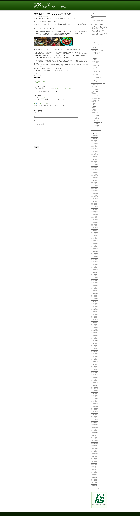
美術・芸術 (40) (96, 123)
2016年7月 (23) (94, 298)
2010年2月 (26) (94, 421)
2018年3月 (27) (94, 266)
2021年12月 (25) (94, 193)
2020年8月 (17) (94, 219)
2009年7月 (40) (94, 432)
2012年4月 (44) (94, 379)
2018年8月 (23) (94, 258)
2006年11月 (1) (94, 459)
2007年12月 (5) (94, 453)
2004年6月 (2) (94, 482)
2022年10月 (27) (94, 177)
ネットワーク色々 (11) (95, 89)
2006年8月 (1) (94, 463)
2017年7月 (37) (94, 279)
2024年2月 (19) (94, 151)
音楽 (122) (95, 128)
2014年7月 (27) (94, 337)
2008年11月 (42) (94, 445)
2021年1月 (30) (94, 211)
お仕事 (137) (93, 45)
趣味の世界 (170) (94, 112)
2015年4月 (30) (94, 322)
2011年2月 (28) (94, 401)
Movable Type (40, 513)
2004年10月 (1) (94, 477)
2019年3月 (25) (94, 246)
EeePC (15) (96, 75)
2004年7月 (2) (94, 480)
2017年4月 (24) (94, 283)
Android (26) (95, 62)
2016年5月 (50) (94, 301)
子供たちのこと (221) (95, 96)
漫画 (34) (96, 120)
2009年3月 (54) (94, 438)
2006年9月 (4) (94, 461)
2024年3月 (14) (94, 149)
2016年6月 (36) (94, 300)
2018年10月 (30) (94, 254)
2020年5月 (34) (94, 224)
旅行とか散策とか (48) (95, 98)
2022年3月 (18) (94, 188)
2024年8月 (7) (94, 141)
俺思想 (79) (93, 93)
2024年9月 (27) (94, 140)
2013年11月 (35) (94, 350)
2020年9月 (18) (94, 217)
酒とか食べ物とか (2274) (96, 130)
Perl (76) (95, 81)
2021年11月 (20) (94, 195)
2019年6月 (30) (94, 241)
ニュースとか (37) (95, 87)
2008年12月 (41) (94, 443)
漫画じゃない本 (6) (98, 122)
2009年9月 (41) (94, 429)
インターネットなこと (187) (97, 50)
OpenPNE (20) (95, 53)
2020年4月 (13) (94, 225)
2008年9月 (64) (94, 448)
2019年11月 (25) (94, 233)
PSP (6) (94, 103)
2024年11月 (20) (94, 137)
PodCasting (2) (95, 54)
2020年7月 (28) (94, 220)
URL (35, 120)
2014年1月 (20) (94, 346)
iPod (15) (94, 106)
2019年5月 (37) (94, 243)
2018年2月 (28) (94, 267)
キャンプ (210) (97, 126)
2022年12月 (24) (94, 174)
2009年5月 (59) (94, 435)
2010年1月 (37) (94, 422)
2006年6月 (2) (94, 466)
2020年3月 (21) (94, 227)
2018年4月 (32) (94, 264)
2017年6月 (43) (94, 280)
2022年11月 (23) (94, 175)
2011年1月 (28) (94, 403)
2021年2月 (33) (94, 209)
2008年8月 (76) (94, 450)
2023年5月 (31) (94, 166)
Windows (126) (96, 67)
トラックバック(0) (61, 16)
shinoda (35, 16)
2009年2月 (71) (94, 440)
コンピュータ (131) (95, 61)
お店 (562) (93, 47)
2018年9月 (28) (94, 256)
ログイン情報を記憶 (39, 124)
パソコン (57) (95, 74)
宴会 (37, 82)
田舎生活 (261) (94, 109)
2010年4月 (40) (94, 417)
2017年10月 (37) (94, 274)
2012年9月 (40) (94, 372)
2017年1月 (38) (94, 288)
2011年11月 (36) (94, 387)
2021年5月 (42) (94, 204)
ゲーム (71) (93, 59)
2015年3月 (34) (94, 324)
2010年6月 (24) (94, 414)
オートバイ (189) (96, 115)
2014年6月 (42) (94, 338)
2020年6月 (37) (94, 222)
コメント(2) (54, 16)
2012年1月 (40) (94, 383)
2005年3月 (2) (94, 471)
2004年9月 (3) (94, 479)
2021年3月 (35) (94, 208)
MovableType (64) (96, 52)
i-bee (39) (93, 42)
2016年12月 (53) (94, 290)
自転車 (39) (93, 110)
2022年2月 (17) (94, 190)
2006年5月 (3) (94, 467)
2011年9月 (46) (94, 390)
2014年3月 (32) (94, 343)
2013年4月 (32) (94, 361)
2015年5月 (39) (94, 321)
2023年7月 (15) (94, 162)
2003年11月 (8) (94, 485)
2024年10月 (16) (94, 138)
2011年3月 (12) (94, 400)
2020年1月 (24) (94, 230)
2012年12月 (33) (94, 367)
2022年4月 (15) (94, 187)
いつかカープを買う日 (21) (96, 44)
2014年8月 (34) (94, 335)
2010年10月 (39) (94, 408)
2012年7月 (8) (94, 375)
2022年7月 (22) (94, 182)
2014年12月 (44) (94, 329)
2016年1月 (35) (94, 308)
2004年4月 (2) (94, 484)
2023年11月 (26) (94, 156)
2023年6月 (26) (94, 164)
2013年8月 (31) (94, 354)
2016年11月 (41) (94, 291)
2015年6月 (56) (94, 319)
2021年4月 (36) (94, 206)
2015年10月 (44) (94, 312)
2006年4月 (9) (94, 469)
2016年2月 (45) (94, 306)
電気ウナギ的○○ (44, 4)
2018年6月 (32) (94, 261)
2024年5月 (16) (94, 146)
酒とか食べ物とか (41, 81)
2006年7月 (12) (94, 464)
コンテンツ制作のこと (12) (98, 56)
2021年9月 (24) (94, 198)
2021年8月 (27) (94, 199)
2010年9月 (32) (94, 409)
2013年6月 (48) (94, 358)
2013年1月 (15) (94, 366)
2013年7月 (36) (94, 356)
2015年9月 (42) (94, 314)
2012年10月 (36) (94, 371)
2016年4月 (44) (94, 303)
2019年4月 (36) (94, 245)
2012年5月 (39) (94, 377)
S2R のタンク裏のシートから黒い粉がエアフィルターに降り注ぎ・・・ (99, 27)
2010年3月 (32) (94, 419)
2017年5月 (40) (94, 282)
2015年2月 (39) (94, 325)
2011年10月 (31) (94, 388)
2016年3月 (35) (94, 304)
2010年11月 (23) (94, 406)
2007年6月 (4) (94, 456)
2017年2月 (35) (94, 287)
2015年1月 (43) (94, 327)
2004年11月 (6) (94, 475)
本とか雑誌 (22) (96, 118)
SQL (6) (95, 72)
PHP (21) (95, 80)
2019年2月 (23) (94, 248)
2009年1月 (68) (94, 442)
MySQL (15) (96, 70)
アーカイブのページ (96, 35)
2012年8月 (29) (94, 374)
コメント (36, 126)
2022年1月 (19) (94, 191)
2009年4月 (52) (94, 437)
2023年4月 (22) (94, 167)
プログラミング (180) (97, 77)
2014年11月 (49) (94, 330)
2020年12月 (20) (94, 212)
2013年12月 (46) (94, 348)
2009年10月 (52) (94, 427)
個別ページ (49, 16)
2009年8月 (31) (94, 430)
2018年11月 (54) (94, 253)
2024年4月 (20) (94, 148)
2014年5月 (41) (94, 340)
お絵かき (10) (95, 113)
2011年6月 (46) (94, 395)
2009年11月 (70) (94, 425)
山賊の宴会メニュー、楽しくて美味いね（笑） (65, 88)
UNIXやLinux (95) (96, 65)
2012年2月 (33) (94, 382)
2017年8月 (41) (94, 277)
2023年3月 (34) (94, 169)
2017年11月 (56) (94, 272)
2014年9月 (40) (94, 333)
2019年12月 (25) (94, 232)
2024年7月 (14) (94, 143)
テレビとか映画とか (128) (96, 86)
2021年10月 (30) (94, 196)
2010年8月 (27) (94, 411)
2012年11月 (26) (94, 369)
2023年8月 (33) (94, 161)
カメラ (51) (95, 117)
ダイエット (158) (94, 84)
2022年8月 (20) (94, 180)
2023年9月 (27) (94, 159)
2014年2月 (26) (94, 345)
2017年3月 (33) (94, 285)
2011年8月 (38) (94, 392)
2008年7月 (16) (94, 451)
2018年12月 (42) (94, 251)
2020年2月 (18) (94, 229)
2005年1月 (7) (94, 474)
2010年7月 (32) (94, 413)
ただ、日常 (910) (94, 49)
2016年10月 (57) (94, 293)
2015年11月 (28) (94, 311)
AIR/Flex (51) (96, 78)
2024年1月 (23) (94, 153)
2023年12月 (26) (94, 154)
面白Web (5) (95, 58)
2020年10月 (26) (94, 216)
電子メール (36, 116)
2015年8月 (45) (94, 316)
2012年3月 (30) (94, 380)
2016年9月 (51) (94, 295)
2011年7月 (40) (94, 393)
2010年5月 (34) (94, 416)
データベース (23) (96, 68)
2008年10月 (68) (94, 446)
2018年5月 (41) (94, 262)
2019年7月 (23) (94, 240)
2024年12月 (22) (94, 135)
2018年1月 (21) (94, 269)
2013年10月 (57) (94, 351)
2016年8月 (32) (94, 296)
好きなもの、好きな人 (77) (96, 95)
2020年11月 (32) (94, 214)
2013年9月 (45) (94, 353)
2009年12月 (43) (94, 424)
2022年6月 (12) (94, 183)
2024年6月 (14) (94, 145)
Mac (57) (94, 64)
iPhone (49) (95, 104)
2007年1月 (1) (94, 458)
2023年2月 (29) (94, 170)
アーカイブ (97, 133)
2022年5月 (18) (94, 185)
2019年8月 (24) (94, 238)
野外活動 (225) (96, 125)
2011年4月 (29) (94, 398)
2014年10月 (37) (94, 332)
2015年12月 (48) (94, 309)
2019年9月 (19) (94, 237)
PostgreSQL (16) (97, 71)
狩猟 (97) (93, 107)
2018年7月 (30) (94, 259)
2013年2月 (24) (94, 364)
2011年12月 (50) (94, 385)
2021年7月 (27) (94, 201)
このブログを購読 (96, 488)
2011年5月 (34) (94, 396)
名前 (35, 112)
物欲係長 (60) (94, 101)
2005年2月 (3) (94, 472)
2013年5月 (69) (94, 359)
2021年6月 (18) (94, 203)
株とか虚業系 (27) (95, 100)
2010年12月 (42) (94, 404)
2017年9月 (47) (94, 275)
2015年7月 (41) (94, 317)
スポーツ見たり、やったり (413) (98, 83)
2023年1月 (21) (94, 172)
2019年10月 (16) (94, 235)
